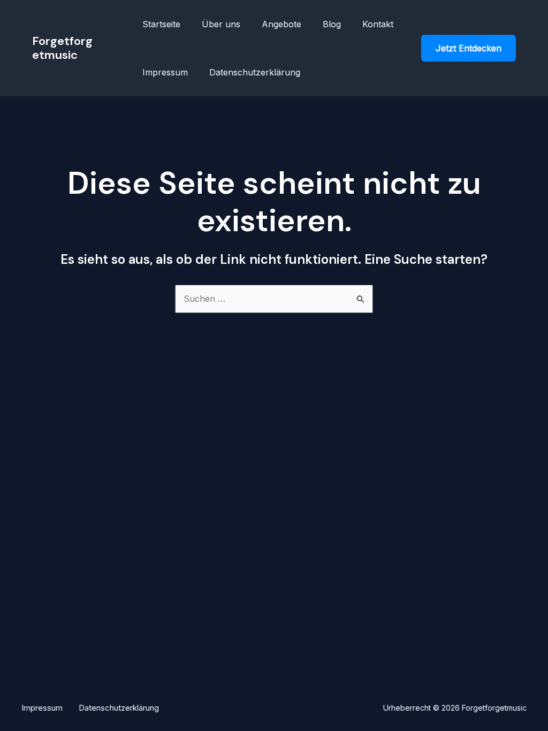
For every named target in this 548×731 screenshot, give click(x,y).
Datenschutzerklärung (254, 72)
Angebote (281, 24)
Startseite (161, 24)
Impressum (165, 72)
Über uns (221, 24)
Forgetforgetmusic (62, 48)
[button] (468, 48)
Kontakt (377, 24)
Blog (332, 24)
